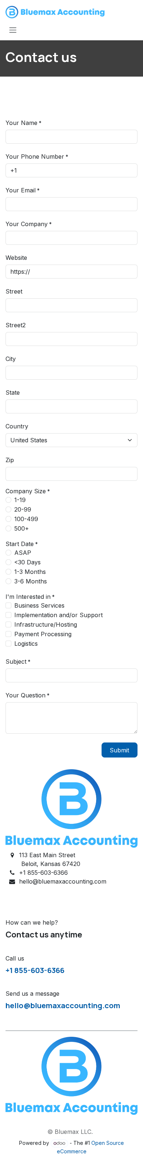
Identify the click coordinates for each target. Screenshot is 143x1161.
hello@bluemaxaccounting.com (63, 1005)
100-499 (26, 519)
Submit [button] (119, 750)
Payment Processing (43, 634)
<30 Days (27, 562)
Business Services (39, 605)
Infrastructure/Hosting (45, 624)
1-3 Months (30, 571)
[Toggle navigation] (13, 29)
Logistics (26, 643)
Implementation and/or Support (58, 615)
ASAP (22, 552)
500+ (21, 528)
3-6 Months (30, 581)
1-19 (20, 500)
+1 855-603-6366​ (35, 970)
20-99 (22, 509)
